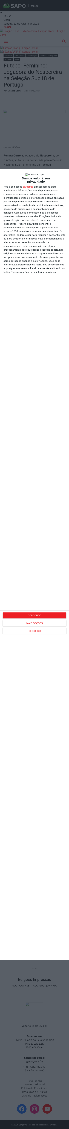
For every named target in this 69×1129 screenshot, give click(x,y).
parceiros (28, 186)
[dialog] (34, 564)
